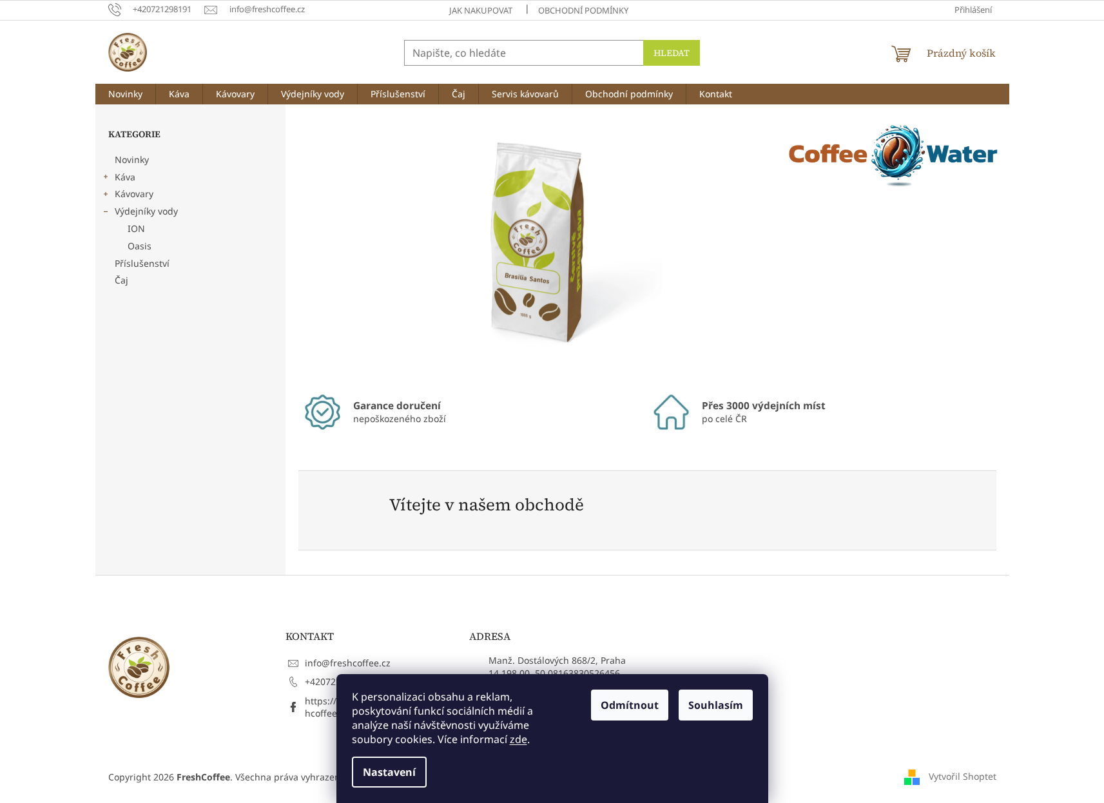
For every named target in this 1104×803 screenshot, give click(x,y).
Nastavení (389, 772)
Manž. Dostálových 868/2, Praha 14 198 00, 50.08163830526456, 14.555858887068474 (557, 673)
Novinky (132, 159)
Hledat (672, 52)
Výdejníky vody (146, 211)
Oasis (139, 246)
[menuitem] (125, 94)
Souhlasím (715, 705)
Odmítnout (630, 705)
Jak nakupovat (480, 10)
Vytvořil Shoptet (962, 775)
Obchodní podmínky (583, 10)
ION (136, 228)
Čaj (121, 280)
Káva (125, 177)
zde (518, 739)
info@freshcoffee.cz (348, 663)
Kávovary (134, 194)
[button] (333, 246)
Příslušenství (142, 263)
